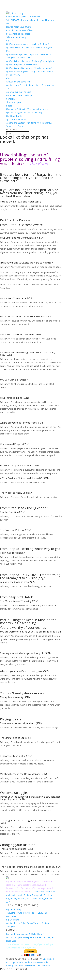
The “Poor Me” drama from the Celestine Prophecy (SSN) (30, 866)
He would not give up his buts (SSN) (19, 465)
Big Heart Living (13, 909)
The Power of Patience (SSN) (15, 530)
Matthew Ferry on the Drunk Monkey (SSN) (23, 774)
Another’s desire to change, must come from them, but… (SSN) (27, 353)
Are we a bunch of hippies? (18, 92)
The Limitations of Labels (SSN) (17, 737)
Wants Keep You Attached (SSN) (17, 298)
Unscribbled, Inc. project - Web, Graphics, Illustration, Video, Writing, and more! (30, 962)
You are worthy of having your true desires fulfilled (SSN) (31, 631)
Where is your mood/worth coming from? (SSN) (25, 671)
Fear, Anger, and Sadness (18, 33)
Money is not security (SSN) (15, 697)
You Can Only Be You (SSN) (14, 379)
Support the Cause (15, 126)
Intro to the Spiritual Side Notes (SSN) (20, 201)
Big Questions (12, 919)
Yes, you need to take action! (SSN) (18, 582)
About (9, 78)
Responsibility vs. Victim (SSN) (16, 756)
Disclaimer (30, 965)
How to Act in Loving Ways (18, 26)
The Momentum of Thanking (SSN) (19, 601)
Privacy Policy (43, 965)
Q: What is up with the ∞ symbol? (21, 64)
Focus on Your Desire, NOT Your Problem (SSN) (25, 316)
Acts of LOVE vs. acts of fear (19, 30)
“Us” (8, 88)
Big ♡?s (10, 40)
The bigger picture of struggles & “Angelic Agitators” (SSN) (28, 821)
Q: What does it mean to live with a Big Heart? (27, 44)
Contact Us (11, 98)
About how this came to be (19, 81)
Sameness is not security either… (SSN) (21, 723)
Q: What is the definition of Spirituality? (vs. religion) (30, 61)
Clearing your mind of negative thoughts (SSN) (25, 653)
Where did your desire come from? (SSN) (22, 422)
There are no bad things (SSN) (16, 848)
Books (9, 105)
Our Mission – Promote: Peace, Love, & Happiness (30, 85)
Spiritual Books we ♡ (16, 119)
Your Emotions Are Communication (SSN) (22, 237)
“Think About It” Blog (16, 37)
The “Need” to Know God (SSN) (16, 492)
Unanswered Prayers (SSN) (14, 444)
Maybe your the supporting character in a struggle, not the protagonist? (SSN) (30, 798)
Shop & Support (13, 102)
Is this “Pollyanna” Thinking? (19, 95)
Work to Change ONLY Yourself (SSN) (20, 334)
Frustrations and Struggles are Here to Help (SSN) (27, 262)
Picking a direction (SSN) (13, 552)
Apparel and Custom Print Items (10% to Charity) (29, 122)
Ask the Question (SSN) (12, 512)
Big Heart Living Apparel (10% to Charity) (25, 934)
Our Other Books (14, 116)
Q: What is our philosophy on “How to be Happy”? (29, 68)
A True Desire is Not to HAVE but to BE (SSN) (24, 478)
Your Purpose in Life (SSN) (14, 397)
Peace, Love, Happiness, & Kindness (23, 16)
